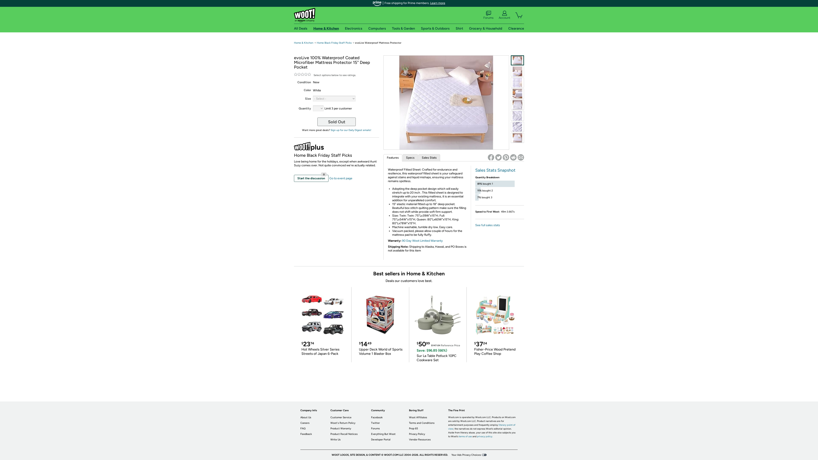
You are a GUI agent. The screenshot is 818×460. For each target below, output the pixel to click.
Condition (304, 82)
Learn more (437, 3)
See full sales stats (487, 225)
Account (504, 18)
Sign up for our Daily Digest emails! (351, 130)
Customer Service (340, 417)
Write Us (335, 439)
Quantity (305, 108)
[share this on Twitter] (498, 157)
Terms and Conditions (422, 422)
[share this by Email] (521, 157)
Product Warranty (340, 428)
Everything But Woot (383, 434)
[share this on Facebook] (491, 157)
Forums (488, 18)
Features (393, 158)
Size (308, 99)
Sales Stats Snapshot (495, 170)
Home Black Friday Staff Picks (334, 42)
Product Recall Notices (344, 434)
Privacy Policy (417, 434)
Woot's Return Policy (342, 422)
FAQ (302, 428)
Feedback (306, 434)
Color (307, 90)
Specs (410, 158)
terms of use (465, 436)
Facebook (377, 417)
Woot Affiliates (418, 417)
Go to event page (340, 178)
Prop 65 (413, 428)
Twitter (375, 422)
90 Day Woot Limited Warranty (422, 241)
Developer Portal (380, 439)
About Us (305, 417)
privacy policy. (485, 436)
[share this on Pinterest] (506, 157)
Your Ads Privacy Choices (466, 454)
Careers (305, 422)
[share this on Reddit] (513, 157)
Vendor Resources (420, 439)
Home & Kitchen (303, 42)
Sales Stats (429, 158)
